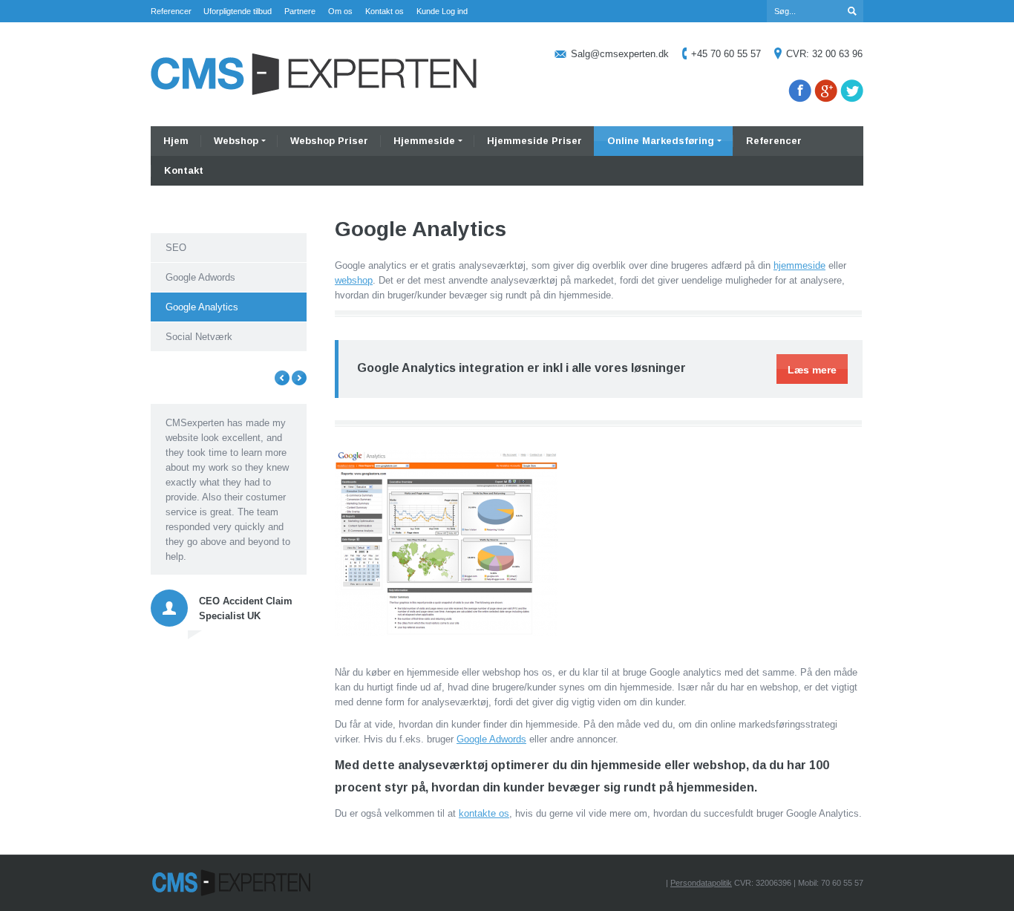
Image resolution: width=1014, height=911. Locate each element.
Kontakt (183, 170)
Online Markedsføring (660, 140)
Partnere (299, 11)
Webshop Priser (329, 140)
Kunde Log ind (442, 11)
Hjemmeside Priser (534, 140)
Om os (340, 11)
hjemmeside (799, 265)
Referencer (171, 11)
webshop (354, 280)
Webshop (236, 140)
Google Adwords (491, 739)
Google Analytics (202, 307)
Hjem (176, 140)
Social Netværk (199, 336)
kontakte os (484, 813)
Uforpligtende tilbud (237, 11)
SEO (176, 247)
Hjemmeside (424, 140)
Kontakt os (384, 11)
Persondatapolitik (701, 882)
